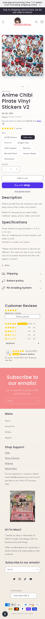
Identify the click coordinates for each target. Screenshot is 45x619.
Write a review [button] (22, 316)
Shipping (5, 117)
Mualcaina (19, 613)
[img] (18, 351)
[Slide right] (28, 86)
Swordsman (9, 159)
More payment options (22, 191)
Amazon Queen (29, 153)
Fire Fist (7, 142)
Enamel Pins (10, 426)
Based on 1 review (13, 313)
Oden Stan (27, 137)
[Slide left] (17, 86)
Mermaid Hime (10, 153)
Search (8, 420)
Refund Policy (11, 468)
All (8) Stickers (10, 137)
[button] (3, 22)
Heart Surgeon (10, 148)
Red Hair (27, 148)
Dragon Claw (23, 142)
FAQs (7, 452)
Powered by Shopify (27, 613)
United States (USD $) (21, 595)
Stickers (8, 432)
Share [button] (7, 265)
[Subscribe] (37, 401)
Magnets (8, 437)
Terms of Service (12, 458)
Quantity (5, 164)
